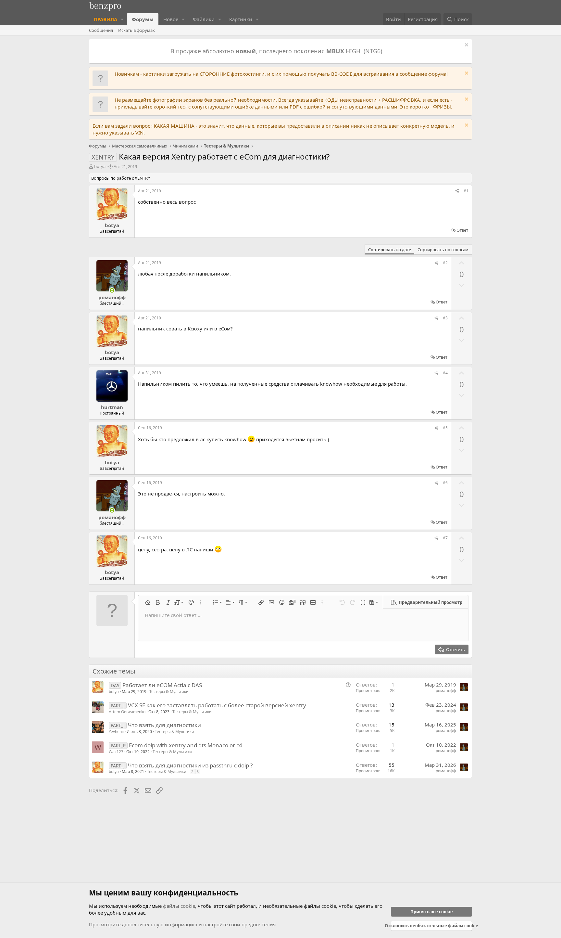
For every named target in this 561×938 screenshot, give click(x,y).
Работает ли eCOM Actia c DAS (162, 685)
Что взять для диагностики (164, 725)
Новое (170, 19)
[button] (122, 19)
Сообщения (101, 30)
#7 (445, 538)
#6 (445, 482)
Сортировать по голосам (443, 249)
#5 (445, 427)
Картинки (240, 19)
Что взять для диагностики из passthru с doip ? (190, 765)
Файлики (204, 19)
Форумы (143, 19)
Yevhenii (116, 731)
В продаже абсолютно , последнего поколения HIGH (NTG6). (277, 51)
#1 (466, 191)
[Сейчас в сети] (112, 290)
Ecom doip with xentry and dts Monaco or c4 (185, 745)
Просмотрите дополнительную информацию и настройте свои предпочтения (182, 924)
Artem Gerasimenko (127, 711)
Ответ (462, 230)
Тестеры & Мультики (169, 691)
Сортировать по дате (389, 249)
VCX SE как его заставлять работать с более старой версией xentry (217, 705)
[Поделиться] (457, 191)
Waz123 (116, 751)
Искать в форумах (136, 30)
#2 (445, 262)
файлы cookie (179, 906)
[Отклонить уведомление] (465, 45)
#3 (445, 318)
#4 (445, 373)
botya (100, 166)
